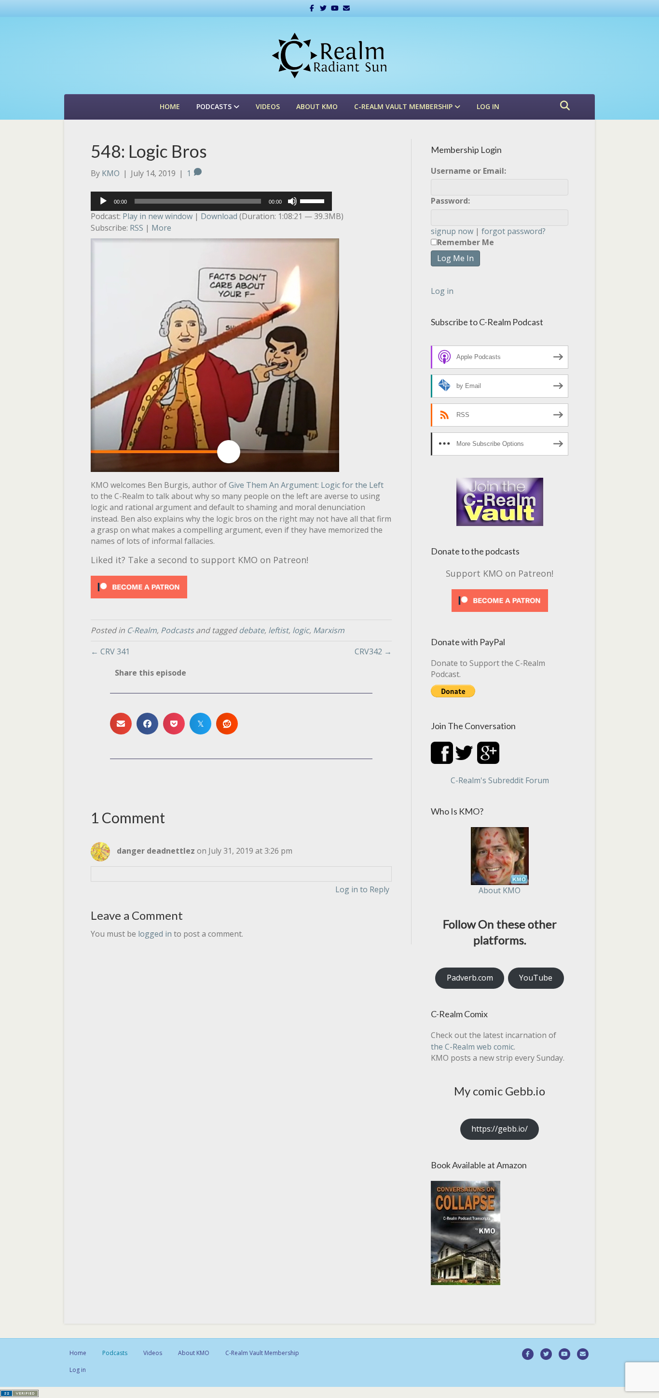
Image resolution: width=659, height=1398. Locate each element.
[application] (211, 201)
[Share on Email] (121, 723)
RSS (136, 227)
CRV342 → (373, 651)
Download (219, 216)
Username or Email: (468, 171)
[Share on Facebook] (147, 723)
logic (300, 630)
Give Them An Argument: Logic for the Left (306, 485)
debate (251, 630)
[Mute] (292, 201)
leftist (278, 630)
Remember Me (465, 242)
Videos (268, 106)
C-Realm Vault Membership (403, 106)
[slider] (313, 200)
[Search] (562, 105)
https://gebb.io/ (499, 1128)
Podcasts (214, 106)
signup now (452, 231)
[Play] (103, 201)
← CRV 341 (110, 651)
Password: (450, 200)
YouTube (535, 977)
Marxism (328, 630)
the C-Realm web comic (472, 1046)
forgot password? (513, 231)
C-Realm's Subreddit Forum (500, 780)
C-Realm (142, 630)
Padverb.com (470, 977)
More (161, 227)
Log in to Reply (362, 889)
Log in (488, 106)
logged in (155, 933)
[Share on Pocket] (174, 723)
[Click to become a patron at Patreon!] (139, 586)
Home (170, 106)
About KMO (317, 106)
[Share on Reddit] (227, 723)
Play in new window (157, 216)
